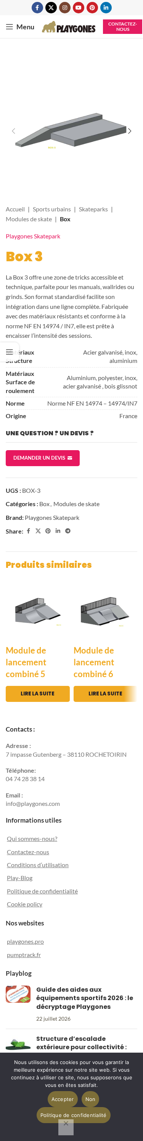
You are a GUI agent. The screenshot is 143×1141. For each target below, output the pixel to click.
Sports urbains (52, 209)
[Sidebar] (9, 351)
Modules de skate (29, 218)
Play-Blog (19, 877)
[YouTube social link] (78, 7)
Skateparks (93, 209)
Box (65, 218)
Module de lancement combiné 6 (94, 662)
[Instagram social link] (65, 7)
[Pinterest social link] (92, 7)
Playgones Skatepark (33, 236)
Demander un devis (39, 458)
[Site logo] (68, 25)
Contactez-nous (122, 26)
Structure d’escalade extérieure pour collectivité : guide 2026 (81, 1047)
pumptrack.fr (24, 954)
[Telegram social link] (68, 531)
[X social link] (51, 7)
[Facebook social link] (37, 7)
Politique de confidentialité (42, 891)
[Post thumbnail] (18, 1004)
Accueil (15, 209)
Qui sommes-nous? (32, 838)
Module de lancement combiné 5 (26, 662)
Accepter (62, 1099)
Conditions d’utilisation (38, 864)
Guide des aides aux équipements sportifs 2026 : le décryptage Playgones (84, 998)
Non (90, 1099)
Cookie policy (24, 904)
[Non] (66, 1127)
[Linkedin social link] (106, 7)
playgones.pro (25, 941)
